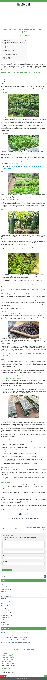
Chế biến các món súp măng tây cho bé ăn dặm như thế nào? (13, 635)
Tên (3, 550)
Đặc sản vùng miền (5, 589)
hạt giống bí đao (14, 241)
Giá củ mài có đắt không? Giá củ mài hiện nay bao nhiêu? (13, 639)
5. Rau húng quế (7, 49)
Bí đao (2, 235)
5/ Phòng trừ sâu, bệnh (8, 57)
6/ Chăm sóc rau (7, 58)
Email (3, 555)
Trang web (4, 561)
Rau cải (2, 194)
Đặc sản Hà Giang (5, 586)
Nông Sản (3, 608)
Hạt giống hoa (4, 594)
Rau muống (3, 151)
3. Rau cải (6, 46)
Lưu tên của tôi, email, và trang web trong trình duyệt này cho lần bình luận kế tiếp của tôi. (23, 566)
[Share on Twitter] (22, 514)
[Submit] (45, 576)
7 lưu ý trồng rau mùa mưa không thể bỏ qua (11, 50)
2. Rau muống (6, 45)
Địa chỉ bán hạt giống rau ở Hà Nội (10, 528)
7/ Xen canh (6, 59)
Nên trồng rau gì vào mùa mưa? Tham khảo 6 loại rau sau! (14, 42)
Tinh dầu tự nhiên (4, 620)
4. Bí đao (5, 47)
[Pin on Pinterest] (27, 514)
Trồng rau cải (4, 202)
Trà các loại (3, 622)
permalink (37, 518)
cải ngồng (38, 197)
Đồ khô (2, 591)
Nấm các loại (3, 603)
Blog (16, 27)
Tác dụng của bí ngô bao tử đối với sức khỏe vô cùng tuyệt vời (14, 637)
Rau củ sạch (28, 27)
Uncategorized (4, 624)
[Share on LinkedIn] (29, 514)
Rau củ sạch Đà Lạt (5, 612)
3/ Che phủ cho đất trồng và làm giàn (10, 54)
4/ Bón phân (6, 55)
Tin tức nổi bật (4, 617)
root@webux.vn (29, 35)
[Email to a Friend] (25, 514)
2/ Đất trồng (6, 53)
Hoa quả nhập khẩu (5, 601)
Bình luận (4, 539)
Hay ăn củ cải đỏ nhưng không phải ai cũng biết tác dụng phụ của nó (15, 642)
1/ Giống (6, 51)
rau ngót (34, 118)
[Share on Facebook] (20, 514)
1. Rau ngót (6, 43)
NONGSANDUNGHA (8, 666)
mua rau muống (19, 162)
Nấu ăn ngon (3, 605)
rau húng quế (6, 274)
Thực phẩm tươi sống (5, 615)
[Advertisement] (23, 16)
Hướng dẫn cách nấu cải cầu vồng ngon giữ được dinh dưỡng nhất (15, 632)
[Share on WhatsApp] (18, 514)
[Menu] (1, 4)
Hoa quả (2, 598)
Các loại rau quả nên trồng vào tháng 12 (15, 375)
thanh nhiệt (32, 122)
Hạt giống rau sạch (22, 27)
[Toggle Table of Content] (24, 41)
